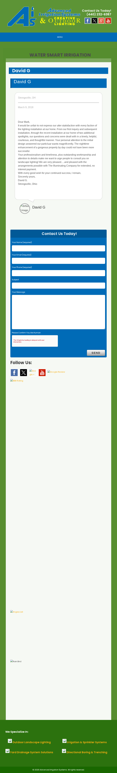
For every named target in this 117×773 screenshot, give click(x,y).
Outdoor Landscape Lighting (31, 742)
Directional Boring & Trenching (87, 752)
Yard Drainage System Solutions (31, 752)
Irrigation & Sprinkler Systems (87, 742)
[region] (58, 53)
